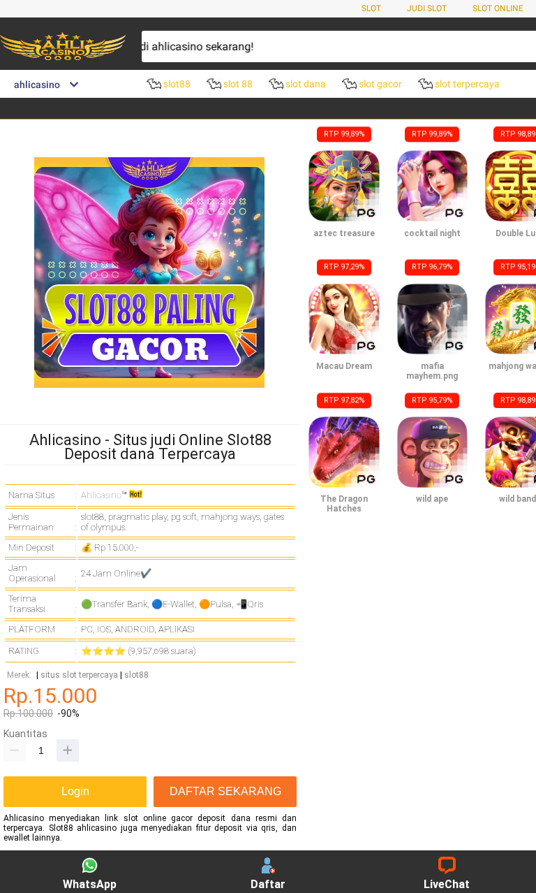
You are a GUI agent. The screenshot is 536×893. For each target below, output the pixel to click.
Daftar (268, 884)
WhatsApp (90, 884)
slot (371, 8)
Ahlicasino (101, 495)
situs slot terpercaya (79, 675)
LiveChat (447, 884)
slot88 (136, 675)
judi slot (427, 8)
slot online (497, 8)
